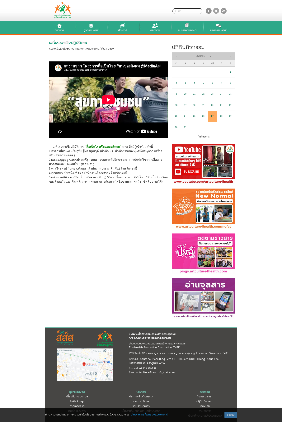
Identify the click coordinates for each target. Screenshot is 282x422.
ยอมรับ (230, 415)
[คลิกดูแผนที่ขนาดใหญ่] (85, 364)
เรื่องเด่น (205, 406)
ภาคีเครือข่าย (77, 406)
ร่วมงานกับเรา (141, 406)
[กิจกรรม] (155, 27)
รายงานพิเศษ (141, 401)
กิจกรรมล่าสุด (205, 396)
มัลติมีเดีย (64, 49)
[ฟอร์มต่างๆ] (186, 27)
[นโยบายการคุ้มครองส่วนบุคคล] (148, 414)
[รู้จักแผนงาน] (91, 27)
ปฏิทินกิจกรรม (205, 401)
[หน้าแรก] (59, 27)
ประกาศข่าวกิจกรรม (141, 396)
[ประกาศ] (123, 27)
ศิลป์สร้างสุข (77, 401)
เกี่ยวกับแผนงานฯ (77, 396)
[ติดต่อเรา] (218, 27)
